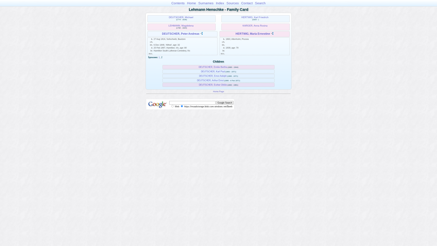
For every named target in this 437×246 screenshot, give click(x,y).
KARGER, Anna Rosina (255, 25)
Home (191, 3)
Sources (233, 3)
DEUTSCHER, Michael (181, 17)
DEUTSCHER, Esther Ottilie (213, 85)
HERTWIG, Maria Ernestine (253, 33)
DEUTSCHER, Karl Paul (213, 71)
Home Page (218, 91)
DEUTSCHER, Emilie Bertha (213, 67)
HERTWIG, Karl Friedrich (255, 17)
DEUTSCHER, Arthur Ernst (210, 80)
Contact (247, 3)
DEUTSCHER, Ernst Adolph (213, 76)
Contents (178, 3)
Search (260, 3)
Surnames (206, 3)
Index (220, 3)
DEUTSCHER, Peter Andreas (180, 33)
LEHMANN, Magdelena (181, 25)
